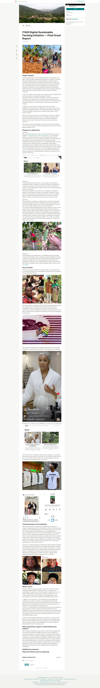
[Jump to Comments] (16, 50)
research (26, 264)
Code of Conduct (39, 667)
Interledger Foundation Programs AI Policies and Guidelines (50, 680)
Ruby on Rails (45, 684)
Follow (75, 9)
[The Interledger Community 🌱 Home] (16, 1)
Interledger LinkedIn (36, 679)
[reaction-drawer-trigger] (16, 46)
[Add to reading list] (16, 55)
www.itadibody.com (45, 135)
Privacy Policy (59, 682)
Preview (32, 664)
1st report (24, 149)
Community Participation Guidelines (69, 679)
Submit (26, 664)
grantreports (25, 41)
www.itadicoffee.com (33, 135)
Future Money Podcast (58, 679)
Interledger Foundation (28, 679)
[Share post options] (17, 62)
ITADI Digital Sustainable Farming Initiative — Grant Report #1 (75, 23)
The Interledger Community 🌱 (43, 677)
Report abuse (45, 667)
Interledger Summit (35, 682)
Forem (38, 683)
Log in (74, 1)
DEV (54, 683)
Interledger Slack (51, 679)
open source (43, 683)
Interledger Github (44, 679)
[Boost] (16, 58)
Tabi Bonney (27, 25)
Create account (81, 1)
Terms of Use (65, 682)
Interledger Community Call (44, 682)
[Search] (19, 1)
